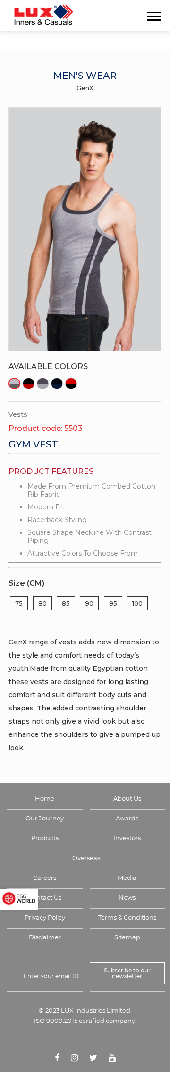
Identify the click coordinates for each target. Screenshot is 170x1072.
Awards (127, 819)
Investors (127, 839)
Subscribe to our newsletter (127, 973)
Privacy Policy (45, 918)
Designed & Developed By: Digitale (85, 1041)
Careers (44, 878)
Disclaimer (45, 938)
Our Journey (45, 819)
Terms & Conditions (127, 918)
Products (45, 839)
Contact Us (44, 898)
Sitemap (127, 938)
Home (44, 799)
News (127, 898)
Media (127, 878)
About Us (127, 799)
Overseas (86, 858)
